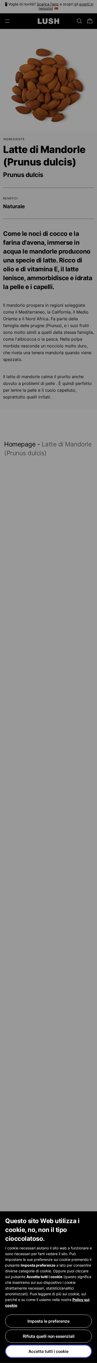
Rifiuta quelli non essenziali (48, 1336)
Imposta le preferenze (48, 1321)
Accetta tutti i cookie (48, 1351)
